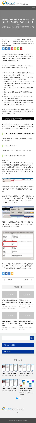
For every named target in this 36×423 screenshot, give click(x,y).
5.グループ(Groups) (25, 306)
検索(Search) (26, 307)
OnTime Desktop (12, 308)
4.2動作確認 (22, 26)
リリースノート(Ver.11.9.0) (9, 373)
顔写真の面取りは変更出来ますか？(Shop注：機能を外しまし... (9, 302)
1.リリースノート (12, 375)
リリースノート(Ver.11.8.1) (26, 373)
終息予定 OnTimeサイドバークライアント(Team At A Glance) (18, 27)
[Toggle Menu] (33, 8)
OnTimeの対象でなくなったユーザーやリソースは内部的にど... (26, 323)
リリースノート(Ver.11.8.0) (9, 388)
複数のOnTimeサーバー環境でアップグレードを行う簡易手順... (9, 323)
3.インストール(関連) (14, 26)
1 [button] (17, 398)
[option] (18, 380)
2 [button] (20, 398)
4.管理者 (6, 308)
